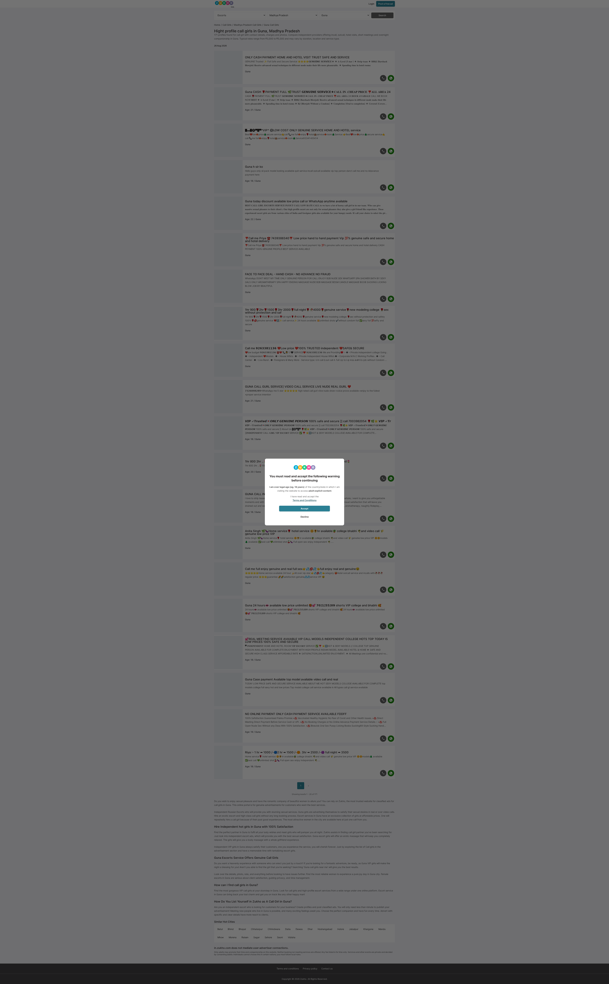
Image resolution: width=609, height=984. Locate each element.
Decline (305, 516)
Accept (304, 508)
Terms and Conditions (305, 500)
